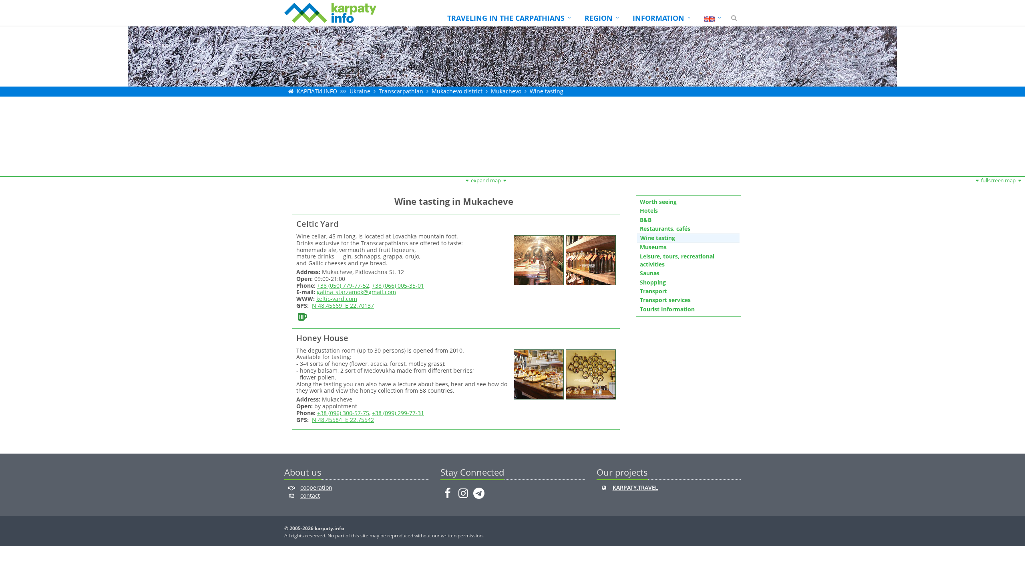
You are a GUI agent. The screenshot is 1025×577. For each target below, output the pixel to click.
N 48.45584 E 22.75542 (343, 420)
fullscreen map (998, 180)
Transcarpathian (401, 91)
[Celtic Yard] (538, 259)
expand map (486, 180)
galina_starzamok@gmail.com (356, 292)
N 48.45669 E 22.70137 (343, 305)
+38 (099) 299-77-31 (398, 413)
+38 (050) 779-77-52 (343, 285)
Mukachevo (506, 91)
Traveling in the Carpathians (506, 18)
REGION (599, 18)
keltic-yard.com (336, 299)
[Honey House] (538, 373)
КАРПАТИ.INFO (317, 91)
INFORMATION (658, 18)
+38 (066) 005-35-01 (398, 285)
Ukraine (360, 91)
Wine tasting (546, 91)
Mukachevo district (457, 91)
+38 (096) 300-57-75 (343, 413)
